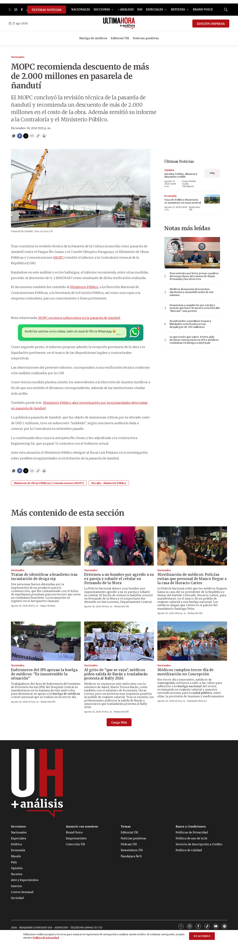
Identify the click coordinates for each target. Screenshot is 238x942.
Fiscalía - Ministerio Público (108, 483)
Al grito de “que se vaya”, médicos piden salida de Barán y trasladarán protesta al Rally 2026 (116, 674)
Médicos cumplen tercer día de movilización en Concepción (185, 672)
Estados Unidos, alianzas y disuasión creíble (180, 175)
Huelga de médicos (93, 38)
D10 (139, 9)
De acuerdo (202, 936)
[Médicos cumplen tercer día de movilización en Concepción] (192, 641)
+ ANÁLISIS (126, 9)
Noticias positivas (146, 38)
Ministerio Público (84, 287)
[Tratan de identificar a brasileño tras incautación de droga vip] (46, 546)
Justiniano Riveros (197, 701)
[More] (112, 9)
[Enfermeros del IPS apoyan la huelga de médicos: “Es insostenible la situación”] (46, 641)
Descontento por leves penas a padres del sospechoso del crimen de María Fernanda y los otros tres (194, 276)
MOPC (58, 257)
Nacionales (17, 57)
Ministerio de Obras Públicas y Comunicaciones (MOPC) (49, 483)
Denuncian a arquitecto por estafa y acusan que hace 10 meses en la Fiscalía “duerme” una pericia (195, 308)
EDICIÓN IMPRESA (211, 23)
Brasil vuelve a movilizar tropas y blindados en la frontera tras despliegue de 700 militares (190, 324)
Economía (170, 195)
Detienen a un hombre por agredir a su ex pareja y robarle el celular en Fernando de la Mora (119, 578)
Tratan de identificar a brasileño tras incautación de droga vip (44, 576)
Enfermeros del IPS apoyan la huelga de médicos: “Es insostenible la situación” (44, 674)
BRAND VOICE (203, 9)
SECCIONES (102, 9)
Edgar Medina (47, 605)
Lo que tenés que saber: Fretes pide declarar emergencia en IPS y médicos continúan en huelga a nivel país (194, 339)
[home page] (119, 23)
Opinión (169, 170)
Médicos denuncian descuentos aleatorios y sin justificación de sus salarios (191, 292)
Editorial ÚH (120, 38)
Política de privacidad (46, 937)
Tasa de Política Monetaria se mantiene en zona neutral (182, 201)
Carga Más (119, 722)
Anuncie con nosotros (82, 826)
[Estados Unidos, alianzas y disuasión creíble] (212, 173)
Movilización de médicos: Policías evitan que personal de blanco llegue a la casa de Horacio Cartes (192, 578)
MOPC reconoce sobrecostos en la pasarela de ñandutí (79, 318)
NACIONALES (80, 9)
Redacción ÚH (194, 208)
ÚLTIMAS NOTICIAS (47, 10)
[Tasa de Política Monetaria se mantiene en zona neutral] (212, 199)
